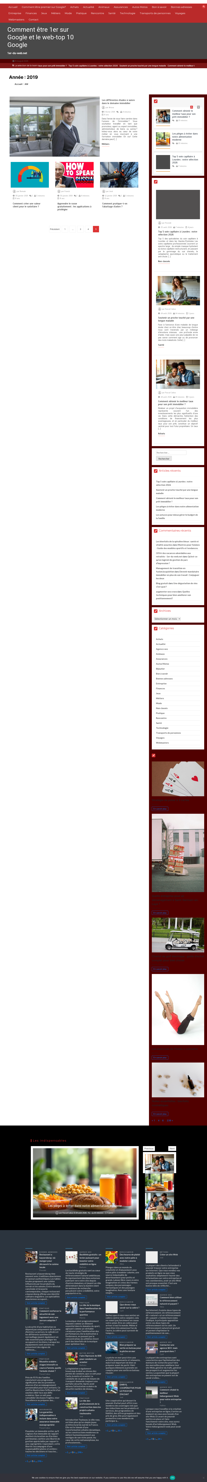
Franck (67, 191)
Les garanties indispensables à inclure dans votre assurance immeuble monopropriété (49, 1418)
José (111, 191)
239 (169, 1120)
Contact (33, 19)
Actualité (88, 7)
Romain (23, 191)
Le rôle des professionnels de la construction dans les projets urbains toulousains (90, 1407)
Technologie (127, 13)
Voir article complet (36, 1303)
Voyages (180, 13)
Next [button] (172, 1148)
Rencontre (97, 13)
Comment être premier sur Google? (44, 7)
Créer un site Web (169, 1254)
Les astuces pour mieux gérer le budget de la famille (84, 1206)
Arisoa (111, 107)
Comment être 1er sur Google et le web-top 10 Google (40, 37)
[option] (62, 65)
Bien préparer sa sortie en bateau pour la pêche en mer (130, 1348)
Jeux (44, 13)
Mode (68, 13)
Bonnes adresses (181, 7)
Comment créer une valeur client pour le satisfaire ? (26, 205)
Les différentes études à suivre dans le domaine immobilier (118, 102)
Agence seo (162, 649)
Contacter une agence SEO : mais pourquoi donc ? (168, 1348)
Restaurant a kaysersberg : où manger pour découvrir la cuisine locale (49, 1260)
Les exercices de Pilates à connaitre (175, 1049)
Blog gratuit (162, 583)
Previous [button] (148, 1148)
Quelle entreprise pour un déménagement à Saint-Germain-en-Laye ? (175, 900)
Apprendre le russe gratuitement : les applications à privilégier (74, 206)
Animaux (103, 7)
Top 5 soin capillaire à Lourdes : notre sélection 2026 (62, 65)
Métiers (55, 13)
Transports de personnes (155, 13)
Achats (74, 7)
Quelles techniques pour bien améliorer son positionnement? (173, 595)
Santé (111, 13)
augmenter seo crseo (166, 591)
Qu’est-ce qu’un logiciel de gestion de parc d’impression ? (176, 560)
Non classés (164, 261)
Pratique (81, 13)
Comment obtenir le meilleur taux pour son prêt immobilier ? (164, 65)
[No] (203, 1477)
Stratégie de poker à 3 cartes (170, 800)
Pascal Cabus (170, 309)
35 (119, 1430)
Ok (172, 1478)
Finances (31, 13)
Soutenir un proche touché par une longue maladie (112, 65)
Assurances (121, 7)
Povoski (168, 223)
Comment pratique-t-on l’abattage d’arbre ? (114, 205)
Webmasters (16, 19)
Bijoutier (160, 668)
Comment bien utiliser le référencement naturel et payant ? (171, 1300)
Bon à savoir (159, 7)
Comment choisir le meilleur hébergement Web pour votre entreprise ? (170, 1396)
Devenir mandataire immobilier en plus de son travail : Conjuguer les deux (177, 575)
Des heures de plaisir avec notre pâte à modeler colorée (130, 1257)
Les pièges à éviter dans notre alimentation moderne (185, 113)
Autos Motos (140, 7)
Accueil (12, 7)
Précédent (55, 229)
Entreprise (14, 13)
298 (39, 1461)
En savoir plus (160, 809)
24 (159, 1439)
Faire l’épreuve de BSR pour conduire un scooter (90, 1358)
